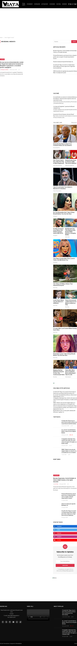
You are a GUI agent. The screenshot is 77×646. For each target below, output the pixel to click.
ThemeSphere (19, 643)
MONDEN (64, 4)
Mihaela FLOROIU (4, 69)
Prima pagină (23, 4)
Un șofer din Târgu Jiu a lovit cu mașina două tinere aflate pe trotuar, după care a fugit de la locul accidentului (64, 66)
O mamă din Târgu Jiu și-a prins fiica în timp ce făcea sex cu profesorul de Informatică (69, 422)
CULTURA (58, 4)
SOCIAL (70, 4)
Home (75, 643)
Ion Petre (56, 484)
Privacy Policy (66, 570)
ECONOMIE (52, 4)
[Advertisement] (38, 23)
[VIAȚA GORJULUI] (10, 4)
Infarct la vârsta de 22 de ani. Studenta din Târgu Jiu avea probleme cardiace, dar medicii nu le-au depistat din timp (65, 407)
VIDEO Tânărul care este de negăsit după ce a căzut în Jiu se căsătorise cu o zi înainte (69, 451)
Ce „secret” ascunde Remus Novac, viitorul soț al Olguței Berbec (69, 431)
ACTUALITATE (44, 4)
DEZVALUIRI (37, 4)
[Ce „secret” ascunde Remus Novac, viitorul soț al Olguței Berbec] (56, 431)
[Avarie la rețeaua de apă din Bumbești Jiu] (56, 505)
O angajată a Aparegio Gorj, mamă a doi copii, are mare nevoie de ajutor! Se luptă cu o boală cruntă (69, 441)
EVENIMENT (30, 4)
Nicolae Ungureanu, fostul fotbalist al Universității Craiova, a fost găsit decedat (64, 479)
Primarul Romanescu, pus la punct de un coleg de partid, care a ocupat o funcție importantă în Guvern (64, 57)
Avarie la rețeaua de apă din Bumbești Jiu (63, 61)
